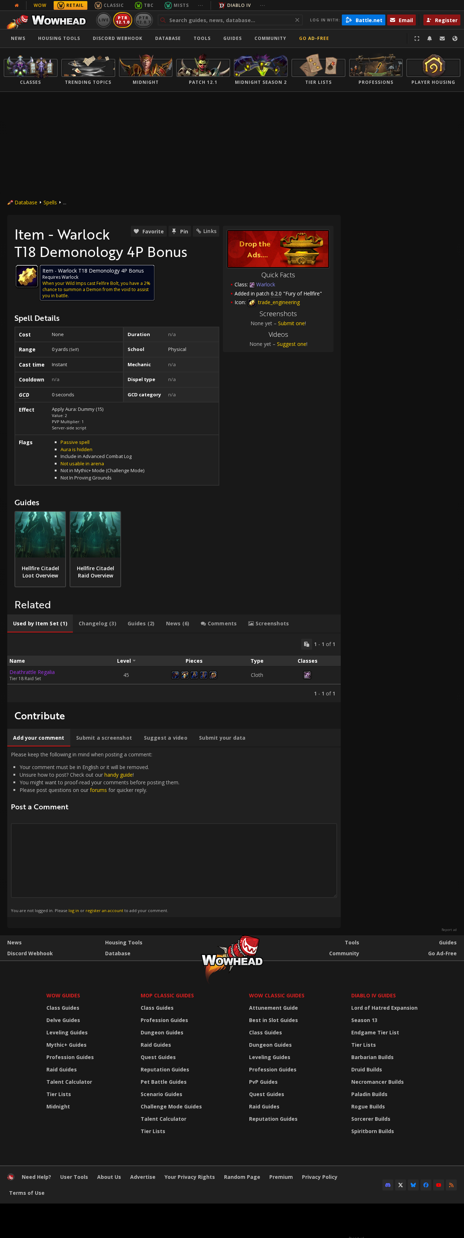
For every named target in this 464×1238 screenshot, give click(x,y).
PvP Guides (263, 1081)
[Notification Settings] (429, 38)
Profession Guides (70, 1057)
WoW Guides (63, 995)
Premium (281, 1176)
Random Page (242, 1176)
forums (98, 789)
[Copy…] (306, 644)
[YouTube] (438, 1185)
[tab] (40, 623)
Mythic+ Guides (66, 1044)
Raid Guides (61, 1069)
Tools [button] (202, 38)
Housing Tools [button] (59, 38)
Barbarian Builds (372, 1057)
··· (200, 5)
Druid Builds (366, 1069)
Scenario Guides (161, 1094)
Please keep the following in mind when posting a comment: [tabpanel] (95, 832)
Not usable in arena (82, 463)
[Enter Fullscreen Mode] (416, 38)
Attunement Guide (273, 1007)
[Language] (455, 38)
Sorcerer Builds (370, 1118)
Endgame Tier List (375, 1032)
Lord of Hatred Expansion (384, 1007)
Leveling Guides (67, 1032)
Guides (232, 38)
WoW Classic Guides (276, 995)
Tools (352, 942)
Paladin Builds (369, 1094)
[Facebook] (425, 1185)
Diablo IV (239, 5)
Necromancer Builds (377, 1081)
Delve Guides (63, 1020)
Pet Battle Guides (164, 1081)
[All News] (16, 5)
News (18, 38)
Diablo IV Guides (373, 995)
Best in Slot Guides (273, 1020)
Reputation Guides (165, 1069)
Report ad (449, 930)
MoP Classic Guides (167, 995)
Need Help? (36, 1176)
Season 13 (364, 1020)
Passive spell (75, 442)
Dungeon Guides (162, 1032)
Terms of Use (27, 1192)
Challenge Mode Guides (171, 1106)
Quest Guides (158, 1057)
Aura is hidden (76, 449)
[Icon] (27, 276)
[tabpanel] (174, 667)
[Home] (48, 20)
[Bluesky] (413, 1185)
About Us (109, 1176)
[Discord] (387, 1185)
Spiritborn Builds (372, 1131)
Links (209, 231)
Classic (114, 5)
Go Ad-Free (314, 38)
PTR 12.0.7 (143, 20)
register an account (104, 910)
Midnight (58, 1106)
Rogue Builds (368, 1106)
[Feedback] (442, 38)
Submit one (291, 323)
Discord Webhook (117, 38)
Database (168, 38)
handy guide (118, 774)
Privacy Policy (319, 1176)
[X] (400, 1185)
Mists (181, 5)
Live (104, 20)
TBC (149, 5)
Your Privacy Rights (190, 1176)
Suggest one (291, 343)
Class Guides (62, 1007)
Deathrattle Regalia (32, 672)
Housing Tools (123, 942)
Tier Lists (58, 1094)
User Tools (74, 1176)
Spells (50, 202)
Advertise (143, 1176)
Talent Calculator (69, 1081)
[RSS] (451, 1185)
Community (270, 38)
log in (74, 910)
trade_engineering (278, 302)
